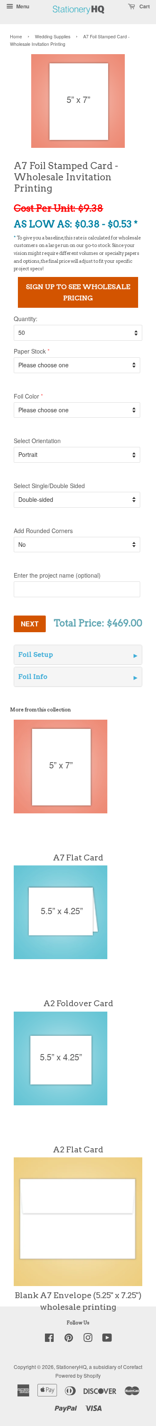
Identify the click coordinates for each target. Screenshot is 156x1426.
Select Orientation (37, 440)
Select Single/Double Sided (49, 485)
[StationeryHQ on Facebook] (49, 1339)
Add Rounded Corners (43, 530)
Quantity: (25, 318)
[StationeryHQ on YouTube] (107, 1339)
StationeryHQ (71, 1366)
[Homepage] (78, 18)
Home (16, 36)
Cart (144, 6)
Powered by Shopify (78, 1375)
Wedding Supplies (52, 36)
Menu (22, 6)
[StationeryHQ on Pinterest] (68, 1339)
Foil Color (26, 396)
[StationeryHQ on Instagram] (87, 1339)
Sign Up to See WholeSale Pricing (78, 292)
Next (30, 623)
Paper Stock (30, 351)
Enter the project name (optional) (57, 575)
